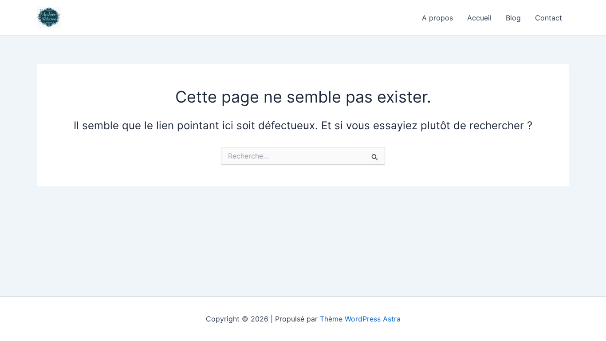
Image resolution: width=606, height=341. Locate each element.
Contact (548, 17)
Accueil (479, 17)
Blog (513, 17)
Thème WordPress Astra (360, 318)
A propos (437, 17)
